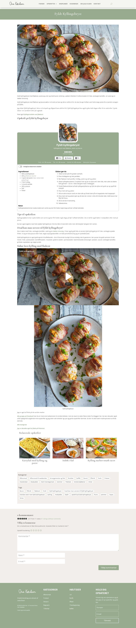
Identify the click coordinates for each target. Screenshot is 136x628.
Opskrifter (51, 4)
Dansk (85, 478)
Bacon (22, 491)
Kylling (50, 494)
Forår (100, 478)
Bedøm (69, 158)
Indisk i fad (68, 460)
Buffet (78, 478)
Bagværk (46, 605)
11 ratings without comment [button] (50, 519)
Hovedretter (24, 482)
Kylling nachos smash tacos (101, 460)
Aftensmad (23, 478)
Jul (70, 595)
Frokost (107, 478)
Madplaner (63, 4)
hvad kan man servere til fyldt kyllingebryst (78, 491)
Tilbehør (68, 482)
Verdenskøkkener (79, 482)
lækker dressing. (58, 231)
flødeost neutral (31, 176)
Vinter (90, 482)
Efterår (93, 478)
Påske (71, 602)
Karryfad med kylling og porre (34, 462)
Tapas (111, 494)
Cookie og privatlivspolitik (23, 610)
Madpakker (34, 482)
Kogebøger (74, 4)
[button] (65, 152)
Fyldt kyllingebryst (55, 491)
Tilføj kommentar (109, 567)
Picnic (96, 494)
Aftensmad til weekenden (38, 478)
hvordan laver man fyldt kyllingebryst (32, 494)
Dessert (46, 602)
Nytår (67, 494)
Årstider (70, 478)
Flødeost (37, 491)
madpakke (58, 494)
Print (59, 158)
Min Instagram (22, 425)
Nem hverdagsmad (47, 482)
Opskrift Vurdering (23, 530)
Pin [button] (78, 158)
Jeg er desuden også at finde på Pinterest (31, 428)
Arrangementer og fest (57, 478)
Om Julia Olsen (85, 4)
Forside (42, 4)
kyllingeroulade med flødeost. (34, 114)
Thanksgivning (74, 605)
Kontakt (97, 4)
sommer (103, 494)
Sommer (59, 482)
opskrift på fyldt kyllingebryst (81, 494)
